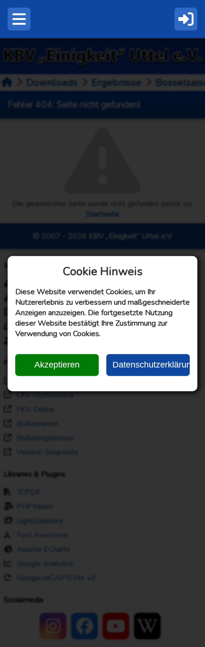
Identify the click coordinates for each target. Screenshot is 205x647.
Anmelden (185, 19)
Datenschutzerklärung (151, 364)
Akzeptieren (57, 364)
